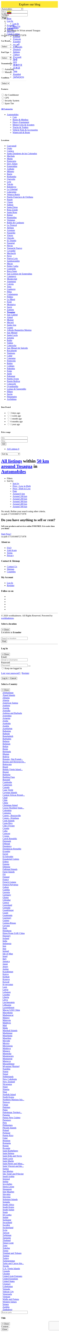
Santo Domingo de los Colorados (22, 153)
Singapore (7, 1189)
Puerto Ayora (13, 379)
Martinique (7, 1033)
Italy (5, 959)
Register (10, 585)
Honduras (7, 930)
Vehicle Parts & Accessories (25, 130)
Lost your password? (11, 673)
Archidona (11, 399)
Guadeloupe (8, 910)
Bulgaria (6, 774)
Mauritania (7, 1035)
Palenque (11, 376)
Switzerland (8, 1227)
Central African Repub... (14, 795)
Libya (5, 1000)
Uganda (6, 1271)
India (5, 941)
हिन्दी (15, 59)
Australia (6, 723)
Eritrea (6, 861)
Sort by (16, 483)
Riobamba (11, 176)
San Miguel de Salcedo (17, 348)
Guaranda (11, 268)
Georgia (6, 892)
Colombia (7, 810)
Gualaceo (11, 289)
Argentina (6, 715)
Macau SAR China (11, 1010)
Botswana (7, 764)
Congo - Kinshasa (11, 818)
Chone (10, 202)
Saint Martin (8, 1161)
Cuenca (10, 151)
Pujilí (9, 302)
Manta (10, 158)
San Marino (8, 1171)
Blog (9, 18)
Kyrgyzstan (8, 984)
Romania (7, 1143)
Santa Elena (12, 207)
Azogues (11, 230)
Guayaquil (11, 146)
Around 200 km (20, 499)
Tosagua (11, 312)
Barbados (7, 739)
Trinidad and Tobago (12, 1253)
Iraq (4, 948)
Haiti (5, 928)
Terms (9, 553)
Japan (5, 964)
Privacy (10, 555)
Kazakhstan (8, 971)
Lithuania (7, 1005)
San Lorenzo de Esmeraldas (19, 274)
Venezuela (7, 1294)
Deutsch (17, 49)
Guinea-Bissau (9, 923)
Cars (15, 117)
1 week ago (15, 416)
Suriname (7, 1220)
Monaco (6, 1051)
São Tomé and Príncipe (13, 1174)
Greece (6, 902)
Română (17, 74)
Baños (10, 363)
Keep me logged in (13, 668)
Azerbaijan (7, 728)
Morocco (7, 1061)
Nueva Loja (12, 258)
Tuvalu (6, 1266)
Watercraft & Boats (21, 132)
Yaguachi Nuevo (14, 248)
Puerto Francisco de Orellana (20, 197)
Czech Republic (10, 838)
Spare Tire (9, 103)
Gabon (6, 887)
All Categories (7, 109)
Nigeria (6, 1089)
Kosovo (6, 979)
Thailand (7, 1240)
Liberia (6, 997)
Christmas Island (10, 805)
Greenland (7, 905)
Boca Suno (12, 271)
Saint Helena (8, 1153)
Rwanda (6, 1148)
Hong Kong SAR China (14, 933)
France (6, 879)
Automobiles (13, 471)
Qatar (5, 1138)
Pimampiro (12, 396)
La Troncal (12, 225)
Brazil (5, 767)
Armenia (6, 718)
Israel (5, 956)
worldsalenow (7, 618)
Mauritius (7, 1038)
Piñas (9, 291)
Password (5, 662)
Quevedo (11, 179)
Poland (6, 1130)
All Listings (13, 449)
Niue (5, 1092)
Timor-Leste (8, 1243)
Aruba (5, 721)
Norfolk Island (9, 1094)
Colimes (10, 366)
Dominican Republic (12, 849)
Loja (9, 181)
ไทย (15, 71)
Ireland (6, 951)
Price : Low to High (22, 486)
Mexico (6, 1043)
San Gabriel (12, 315)
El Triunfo (11, 240)
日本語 (16, 68)
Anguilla (6, 710)
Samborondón (13, 261)
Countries (11, 571)
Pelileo (10, 297)
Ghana (6, 897)
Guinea (6, 920)
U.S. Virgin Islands (11, 1268)
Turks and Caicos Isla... (13, 1263)
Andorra (6, 705)
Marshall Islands (10, 1030)
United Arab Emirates (12, 1276)
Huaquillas (12, 217)
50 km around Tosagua (25, 463)
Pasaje (10, 199)
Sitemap (10, 569)
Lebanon (7, 992)
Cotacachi (11, 384)
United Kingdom (10, 1279)
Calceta (10, 284)
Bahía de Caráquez (15, 222)
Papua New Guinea (11, 1117)
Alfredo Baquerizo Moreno (19, 330)
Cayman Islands (10, 792)
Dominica (7, 846)
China (5, 803)
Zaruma (10, 338)
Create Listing (13, 34)
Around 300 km (20, 501)
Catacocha (11, 345)
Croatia (6, 828)
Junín (9, 373)
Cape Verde (8, 790)
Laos (5, 987)
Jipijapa (10, 228)
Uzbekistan (8, 1286)
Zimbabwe (7, 1309)
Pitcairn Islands (9, 1128)
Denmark (7, 841)
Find (4, 641)
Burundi (6, 779)
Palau (5, 1110)
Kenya (6, 974)
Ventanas (11, 220)
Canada (6, 787)
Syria (5, 1230)
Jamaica (6, 961)
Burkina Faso (9, 777)
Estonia (6, 864)
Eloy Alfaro (12, 164)
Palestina (11, 368)
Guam (5, 913)
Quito (9, 148)
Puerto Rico (8, 1135)
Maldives (7, 1023)
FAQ (9, 548)
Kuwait (6, 982)
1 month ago (16, 418)
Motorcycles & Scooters (23, 125)
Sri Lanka (7, 1215)
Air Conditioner (11, 95)
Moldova (7, 1048)
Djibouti (6, 843)
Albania (6, 698)
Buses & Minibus (20, 119)
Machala (11, 156)
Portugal (6, 1133)
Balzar (10, 215)
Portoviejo (11, 161)
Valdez (10, 343)
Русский (17, 57)
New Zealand (9, 1081)
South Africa (8, 1204)
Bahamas (7, 731)
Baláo (9, 340)
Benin (5, 749)
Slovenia (6, 1197)
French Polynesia (10, 884)
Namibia (6, 1069)
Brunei (6, 772)
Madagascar (8, 1015)
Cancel (13, 678)
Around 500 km (20, 506)
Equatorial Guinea (11, 859)
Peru (5, 1122)
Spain (5, 1212)
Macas (10, 263)
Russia (6, 1145)
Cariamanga (12, 294)
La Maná (11, 299)
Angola (5, 708)
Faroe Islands (9, 872)
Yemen (5, 1304)
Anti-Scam (12, 550)
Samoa (6, 1168)
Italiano (16, 52)
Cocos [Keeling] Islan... (13, 808)
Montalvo (11, 304)
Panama (6, 1115)
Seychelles (7, 1184)
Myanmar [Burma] (11, 1066)
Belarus (6, 741)
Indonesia (7, 943)
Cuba (5, 831)
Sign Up (16, 26)
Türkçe (16, 54)
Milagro (10, 171)
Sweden (6, 1225)
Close (4, 1329)
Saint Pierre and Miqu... (13, 1163)
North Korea (8, 1097)
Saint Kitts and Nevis (12, 1156)
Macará (10, 322)
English (16, 36)
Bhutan (6, 754)
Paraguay (7, 1120)
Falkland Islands (10, 869)
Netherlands (8, 1076)
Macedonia (8, 1012)
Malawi (6, 1017)
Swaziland (7, 1222)
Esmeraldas (12, 166)
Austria (5, 726)
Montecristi (12, 279)
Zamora (10, 309)
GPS (7, 98)
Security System (12, 100)
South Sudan (8, 1209)
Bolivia (6, 756)
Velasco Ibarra (13, 194)
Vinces (10, 235)
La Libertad (12, 189)
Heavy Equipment (21, 122)
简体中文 (17, 65)
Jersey (5, 966)
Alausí (10, 317)
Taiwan (6, 1232)
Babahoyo (11, 187)
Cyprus (6, 836)
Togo (5, 1245)
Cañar (9, 355)
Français (17, 39)
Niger (5, 1087)
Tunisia (6, 1256)
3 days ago (15, 413)
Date (15, 491)
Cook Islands (8, 820)
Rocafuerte (12, 350)
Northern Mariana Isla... (13, 1099)
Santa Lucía (12, 335)
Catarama (11, 358)
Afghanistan (7, 692)
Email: (4, 657)
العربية (16, 44)
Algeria (5, 700)
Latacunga (11, 192)
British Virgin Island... (13, 769)
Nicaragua (7, 1084)
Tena (9, 286)
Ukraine (6, 1273)
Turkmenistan (9, 1261)
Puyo (9, 256)
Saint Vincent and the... (13, 1166)
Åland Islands (9, 695)
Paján (9, 371)
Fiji (4, 874)
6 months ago (16, 421)
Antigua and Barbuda (12, 713)
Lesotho (6, 994)
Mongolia (7, 1053)
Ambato (10, 169)
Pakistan (6, 1107)
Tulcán (10, 184)
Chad (5, 797)
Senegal (6, 1179)
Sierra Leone (8, 1186)
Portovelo (11, 361)
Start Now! (6, 534)
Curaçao (6, 833)
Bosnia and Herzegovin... (14, 762)
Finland (6, 877)
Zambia (6, 1307)
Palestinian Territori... (12, 1112)
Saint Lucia (8, 1158)
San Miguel (12, 332)
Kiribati (6, 977)
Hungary (7, 936)
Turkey (6, 1258)
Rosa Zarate (12, 210)
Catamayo (11, 276)
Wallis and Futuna (11, 1299)
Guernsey (7, 918)
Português (17, 47)
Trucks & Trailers (20, 127)
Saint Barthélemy (10, 1151)
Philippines (8, 1125)
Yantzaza (11, 353)
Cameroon (7, 785)
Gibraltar (7, 900)
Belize (5, 746)
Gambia (6, 890)
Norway (6, 1102)
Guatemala (7, 915)
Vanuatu (6, 1289)
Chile (5, 800)
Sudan (5, 1217)
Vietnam (6, 1296)
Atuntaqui (11, 281)
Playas (10, 245)
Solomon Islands (10, 1199)
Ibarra (9, 174)
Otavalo (10, 238)
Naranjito (11, 233)
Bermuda (7, 751)
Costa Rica (7, 823)
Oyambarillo (12, 386)
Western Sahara (10, 1302)
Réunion (6, 1140)
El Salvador (8, 856)
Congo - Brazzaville (12, 815)
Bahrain (6, 733)
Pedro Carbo (12, 266)
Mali (5, 1025)
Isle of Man (8, 954)
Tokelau (6, 1248)
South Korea (8, 1207)
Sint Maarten (8, 1192)
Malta (5, 1028)
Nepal (5, 1074)
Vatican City (8, 1291)
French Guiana (9, 882)
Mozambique (8, 1064)
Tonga (5, 1250)
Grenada (6, 907)
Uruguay (7, 1284)
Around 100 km (20, 496)
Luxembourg (8, 1007)
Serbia (5, 1181)
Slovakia (6, 1194)
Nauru (5, 1071)
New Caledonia (10, 1079)
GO (3, 444)
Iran (4, 946)
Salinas (10, 204)
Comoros (7, 813)
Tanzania (7, 1238)
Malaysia (7, 1020)
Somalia (6, 1202)
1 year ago (15, 424)
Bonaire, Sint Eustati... (13, 759)
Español (16, 41)
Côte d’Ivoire (9, 826)
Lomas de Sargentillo (16, 389)
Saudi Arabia (8, 1176)
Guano (10, 327)
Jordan (6, 969)
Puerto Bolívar (13, 381)
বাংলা (15, 62)
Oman (5, 1105)
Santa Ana (11, 325)
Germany (7, 895)
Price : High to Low (22, 488)
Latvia (5, 989)
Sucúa (9, 394)
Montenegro (8, 1056)
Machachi (11, 253)
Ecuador (6, 851)
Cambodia (7, 782)
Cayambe (11, 251)
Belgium (6, 744)
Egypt (5, 854)
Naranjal (11, 243)
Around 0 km (19, 494)
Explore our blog (29, 4)
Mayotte (6, 1041)
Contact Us (12, 566)
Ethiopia (6, 866)
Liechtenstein (9, 1002)
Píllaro (10, 391)
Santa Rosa (12, 212)
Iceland (6, 938)
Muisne (10, 320)
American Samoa (10, 703)
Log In (16, 23)
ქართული (18, 77)
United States (9, 1281)
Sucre (9, 307)
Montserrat (7, 1058)
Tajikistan (7, 1235)
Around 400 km (20, 504)
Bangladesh (8, 736)
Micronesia (8, 1046)
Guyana (6, 925)
